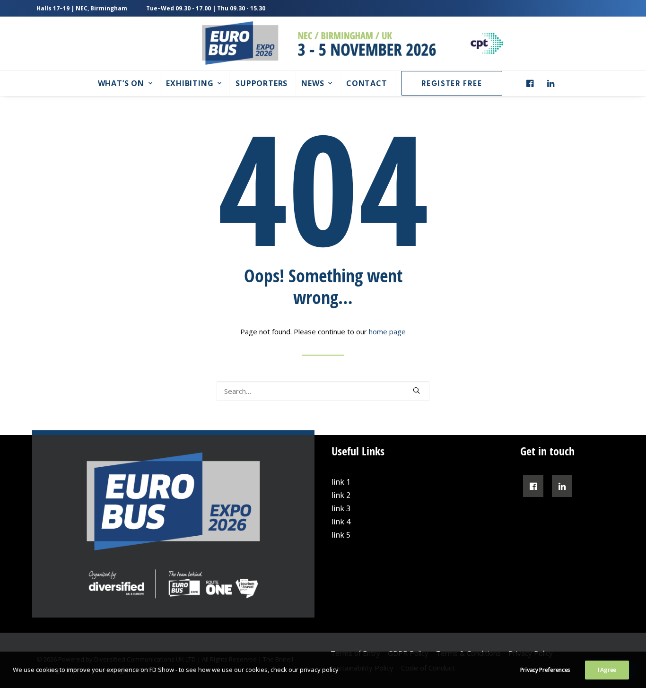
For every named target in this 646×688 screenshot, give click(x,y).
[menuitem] (125, 83)
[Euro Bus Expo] (319, 43)
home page (387, 331)
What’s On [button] (121, 83)
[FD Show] (486, 43)
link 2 (341, 495)
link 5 (341, 535)
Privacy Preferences (545, 670)
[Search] (323, 391)
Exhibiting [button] (189, 83)
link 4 (341, 521)
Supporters (262, 83)
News (312, 83)
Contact (366, 83)
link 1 (341, 482)
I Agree (607, 670)
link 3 (341, 508)
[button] (532, 83)
